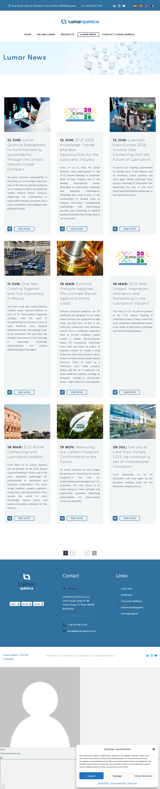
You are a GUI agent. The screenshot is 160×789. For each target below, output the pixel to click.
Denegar (117, 775)
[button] (153, 749)
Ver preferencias (143, 775)
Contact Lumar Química (118, 34)
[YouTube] (124, 6)
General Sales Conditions (102, 656)
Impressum (132, 783)
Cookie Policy (103, 783)
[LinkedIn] (114, 6)
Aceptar (91, 775)
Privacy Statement (118, 783)
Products (68, 34)
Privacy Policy (52, 656)
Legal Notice (82, 656)
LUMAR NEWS (88, 34)
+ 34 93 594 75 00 (93, 5)
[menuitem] (135, 6)
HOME (27, 34)
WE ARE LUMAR (46, 34)
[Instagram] (119, 6)
